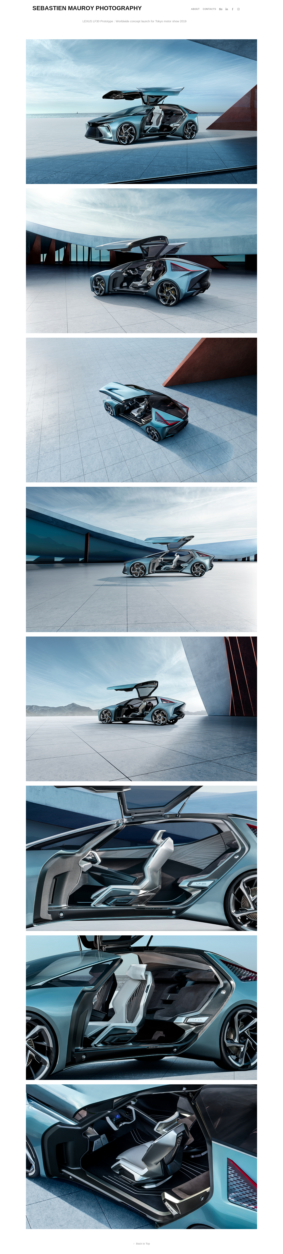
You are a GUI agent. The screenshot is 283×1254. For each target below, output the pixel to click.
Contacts (209, 9)
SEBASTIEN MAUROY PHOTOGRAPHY (87, 8)
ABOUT (195, 9)
